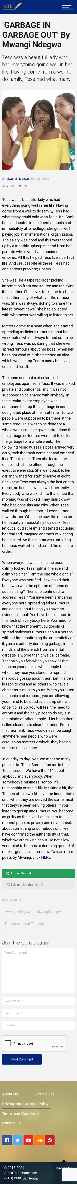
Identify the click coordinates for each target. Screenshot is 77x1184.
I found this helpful (23, 873)
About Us (10, 1094)
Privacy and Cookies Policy (25, 1104)
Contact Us (11, 1123)
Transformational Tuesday (24, 924)
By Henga (30, 1178)
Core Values (44, 1094)
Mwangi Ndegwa (17, 178)
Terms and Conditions (20, 1113)
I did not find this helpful (26, 884)
